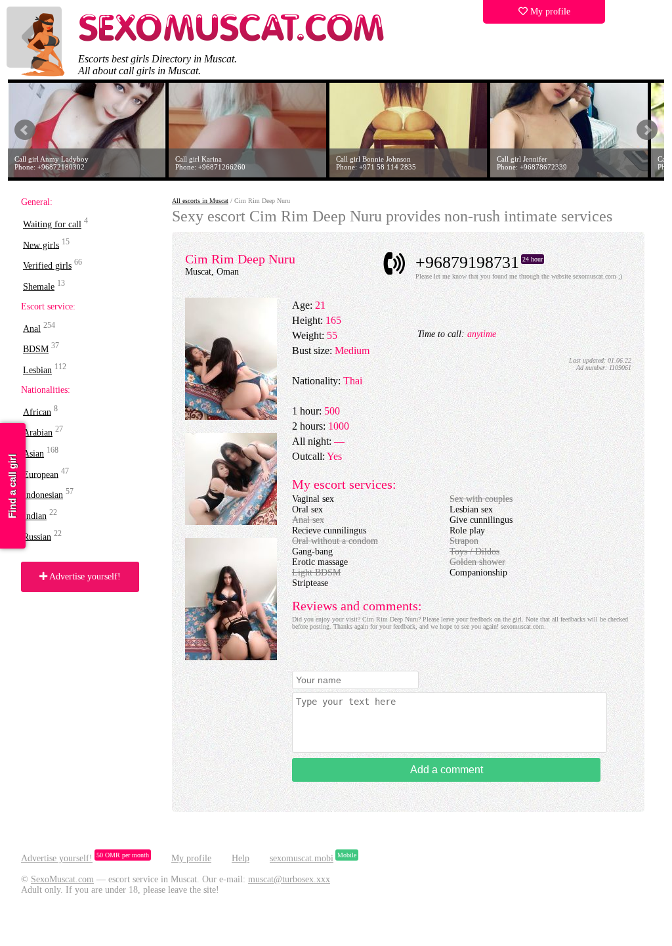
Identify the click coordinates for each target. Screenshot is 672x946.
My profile (549, 11)
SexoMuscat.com (62, 879)
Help (240, 858)
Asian (33, 454)
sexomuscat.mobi (301, 858)
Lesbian (37, 370)
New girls (41, 245)
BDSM (36, 349)
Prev (24, 130)
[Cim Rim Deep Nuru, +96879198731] (231, 417)
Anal (32, 328)
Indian (35, 516)
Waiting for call (52, 224)
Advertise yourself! (84, 576)
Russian (37, 536)
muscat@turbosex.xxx (289, 879)
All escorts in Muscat (200, 200)
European (40, 474)
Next (647, 130)
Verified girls (47, 266)
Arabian (37, 433)
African (37, 412)
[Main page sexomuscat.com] (232, 40)
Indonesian (43, 495)
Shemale (38, 287)
